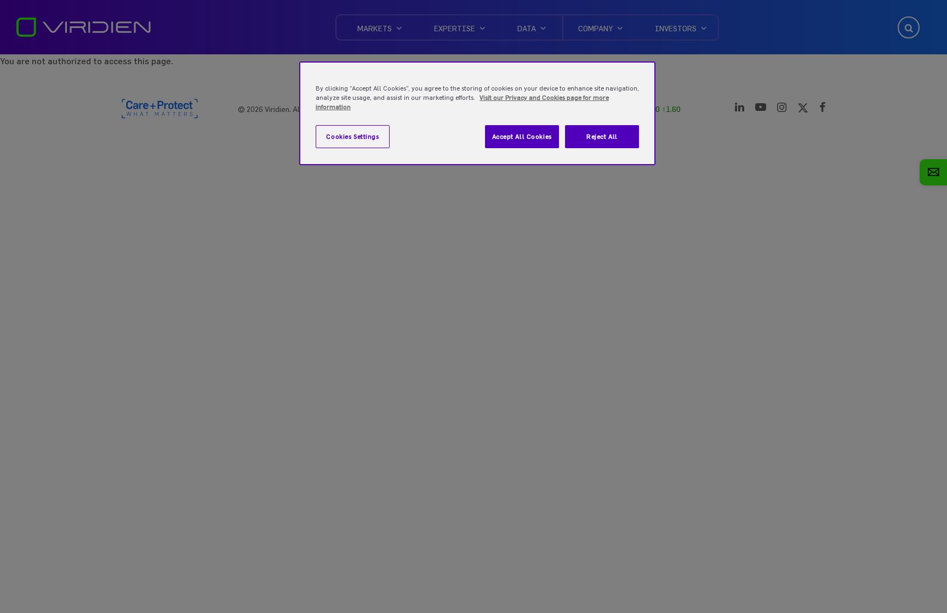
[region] (477, 113)
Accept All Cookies (522, 136)
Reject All (602, 136)
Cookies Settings (352, 136)
